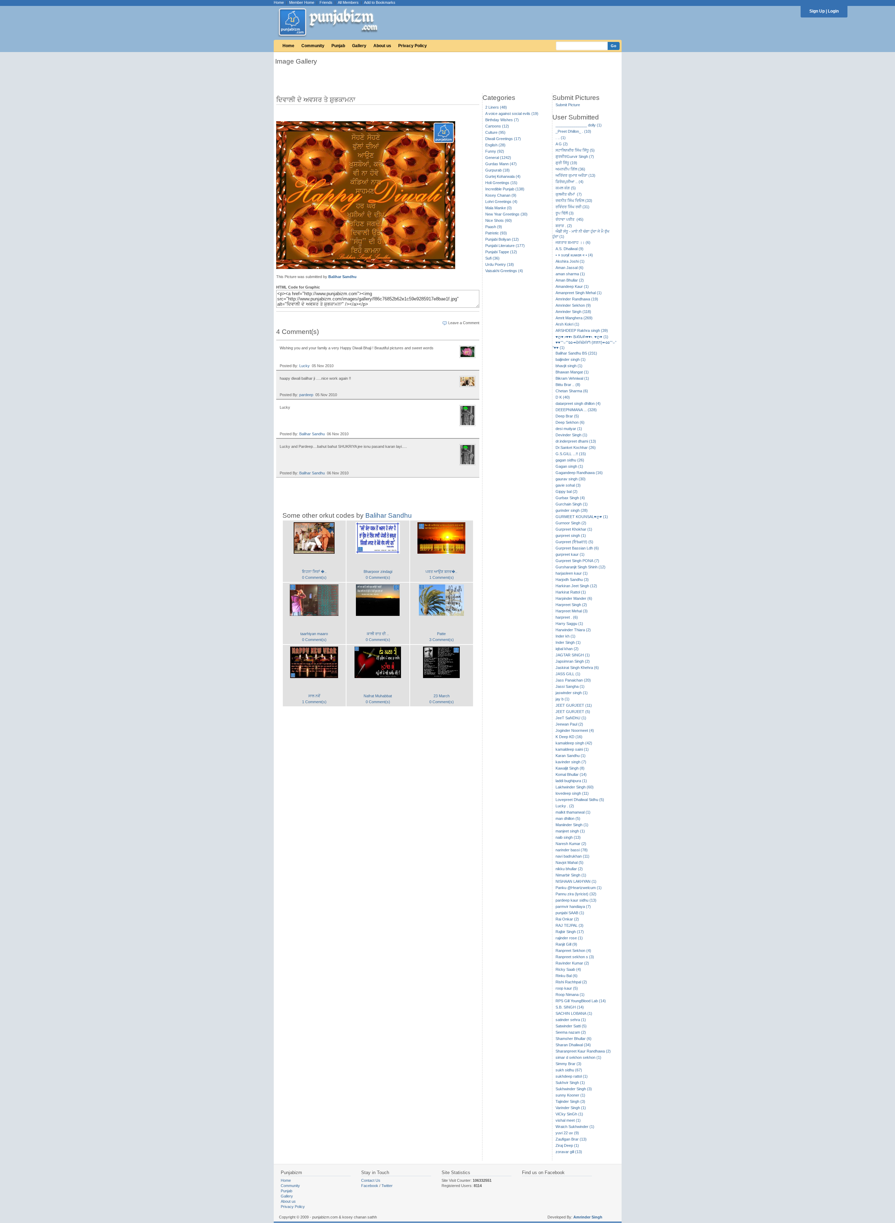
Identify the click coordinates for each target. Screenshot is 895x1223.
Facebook (369, 1186)
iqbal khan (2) (567, 649)
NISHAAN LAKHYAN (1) (576, 881)
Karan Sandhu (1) (571, 756)
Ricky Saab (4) (568, 969)
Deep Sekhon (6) (570, 422)
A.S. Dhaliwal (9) (569, 249)
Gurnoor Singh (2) (571, 523)
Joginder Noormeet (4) (575, 730)
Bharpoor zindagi (378, 571)
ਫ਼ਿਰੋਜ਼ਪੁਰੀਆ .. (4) (569, 182)
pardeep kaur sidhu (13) (576, 900)
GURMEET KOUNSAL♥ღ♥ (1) (582, 517)
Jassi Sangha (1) (570, 686)
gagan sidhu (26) (570, 460)
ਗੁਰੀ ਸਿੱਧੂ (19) (566, 163)
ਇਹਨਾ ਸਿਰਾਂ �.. (314, 571)
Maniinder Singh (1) (572, 825)
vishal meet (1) (568, 1120)
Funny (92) (494, 151)
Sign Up (817, 11)
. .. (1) (561, 138)
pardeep (306, 395)
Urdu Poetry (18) (499, 264)
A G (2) (562, 144)
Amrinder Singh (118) (573, 312)
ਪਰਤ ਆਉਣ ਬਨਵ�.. (441, 571)
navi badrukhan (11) (572, 856)
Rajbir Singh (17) (570, 932)
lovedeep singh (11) (572, 793)
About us (382, 45)
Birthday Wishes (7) (502, 120)
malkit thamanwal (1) (573, 812)
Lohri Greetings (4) (501, 201)
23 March (442, 696)
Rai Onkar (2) (567, 919)
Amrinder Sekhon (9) (573, 305)
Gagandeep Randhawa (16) (579, 473)
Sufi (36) (492, 258)
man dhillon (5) (568, 818)
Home (279, 2)
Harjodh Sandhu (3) (572, 579)
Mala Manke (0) (498, 208)
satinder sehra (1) (571, 1020)
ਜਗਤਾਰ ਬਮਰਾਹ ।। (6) (573, 242)
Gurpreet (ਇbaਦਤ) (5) (574, 542)
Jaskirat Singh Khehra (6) (577, 667)
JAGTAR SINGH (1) (573, 655)
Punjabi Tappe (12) (501, 252)
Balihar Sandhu (342, 277)
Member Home (301, 2)
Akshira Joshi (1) (570, 261)
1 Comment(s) (441, 577)
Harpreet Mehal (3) (572, 611)
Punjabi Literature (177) (505, 245)
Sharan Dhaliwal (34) (573, 1045)
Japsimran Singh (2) (573, 661)
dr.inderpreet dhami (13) (576, 441)
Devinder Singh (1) (571, 435)
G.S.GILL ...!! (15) (571, 454)
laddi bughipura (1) (571, 781)
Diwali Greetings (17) (503, 139)
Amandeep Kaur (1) (572, 286)
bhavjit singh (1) (569, 366)
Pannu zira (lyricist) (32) (576, 894)
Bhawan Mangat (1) (572, 372)
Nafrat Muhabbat (378, 696)
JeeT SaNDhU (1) (571, 718)
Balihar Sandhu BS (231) (576, 353)
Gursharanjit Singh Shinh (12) (581, 567)
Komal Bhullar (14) (571, 774)
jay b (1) (563, 699)
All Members (348, 2)
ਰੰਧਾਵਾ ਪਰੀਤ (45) (569, 219)
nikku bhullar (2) (569, 869)
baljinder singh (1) (571, 359)
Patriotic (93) (496, 233)
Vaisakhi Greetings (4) (504, 271)
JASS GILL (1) (568, 674)
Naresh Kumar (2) (571, 844)
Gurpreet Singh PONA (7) (577, 561)
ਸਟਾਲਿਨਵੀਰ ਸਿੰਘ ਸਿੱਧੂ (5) (575, 150)
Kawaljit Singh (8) (570, 768)
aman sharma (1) (570, 274)
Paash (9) (493, 227)
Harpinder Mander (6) (574, 598)
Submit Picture (568, 105)
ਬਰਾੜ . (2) (564, 226)
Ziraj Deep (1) (567, 1145)
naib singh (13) (568, 837)
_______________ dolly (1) (579, 125)
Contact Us (370, 1180)
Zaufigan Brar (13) (571, 1139)
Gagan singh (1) (569, 466)
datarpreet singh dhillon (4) (578, 403)
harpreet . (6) (567, 617)
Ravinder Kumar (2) (572, 963)
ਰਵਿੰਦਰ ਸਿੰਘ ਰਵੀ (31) (572, 207)
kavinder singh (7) (571, 762)
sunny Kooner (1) (570, 1095)
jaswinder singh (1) (572, 693)
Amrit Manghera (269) (574, 318)
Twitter (387, 1186)
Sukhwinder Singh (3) (574, 1089)
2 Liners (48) (496, 107)
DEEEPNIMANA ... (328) (576, 410)
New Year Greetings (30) (506, 214)
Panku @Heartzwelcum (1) (579, 888)
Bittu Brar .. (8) (568, 385)
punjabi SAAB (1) (570, 913)
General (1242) (498, 157)
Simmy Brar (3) (568, 1064)
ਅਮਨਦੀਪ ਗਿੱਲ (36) (570, 169)
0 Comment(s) (314, 577)
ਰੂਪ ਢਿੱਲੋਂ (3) (565, 213)
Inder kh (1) (565, 636)
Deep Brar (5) (567, 416)
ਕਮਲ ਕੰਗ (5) (566, 188)
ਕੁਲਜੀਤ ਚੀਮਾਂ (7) (569, 194)
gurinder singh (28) (572, 510)
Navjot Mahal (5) (569, 862)
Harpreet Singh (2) (571, 605)
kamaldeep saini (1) (572, 749)
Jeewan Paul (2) (569, 724)
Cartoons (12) (497, 126)
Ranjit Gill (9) (566, 944)
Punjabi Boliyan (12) (502, 239)
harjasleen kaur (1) (572, 573)
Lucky (304, 366)
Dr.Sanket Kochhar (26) (576, 447)
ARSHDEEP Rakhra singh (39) (582, 330)
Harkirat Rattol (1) (571, 592)
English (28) (495, 145)
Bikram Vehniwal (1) (572, 378)
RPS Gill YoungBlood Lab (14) (581, 1001)
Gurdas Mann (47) (501, 164)
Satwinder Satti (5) (571, 1026)
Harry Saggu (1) (569, 623)
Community (312, 45)
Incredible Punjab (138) (504, 189)
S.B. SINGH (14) (570, 1007)
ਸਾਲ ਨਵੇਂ (314, 696)
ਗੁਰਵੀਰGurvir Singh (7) (575, 156)
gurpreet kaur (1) (570, 554)
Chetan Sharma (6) (572, 391)
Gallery (359, 45)
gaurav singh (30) (571, 479)
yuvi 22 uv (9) (567, 1133)
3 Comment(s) (441, 640)
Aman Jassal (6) (569, 267)
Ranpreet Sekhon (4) (573, 950)
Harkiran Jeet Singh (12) (576, 586)
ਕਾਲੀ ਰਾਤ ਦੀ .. (378, 634)
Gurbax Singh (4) (570, 498)
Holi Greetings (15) (501, 183)
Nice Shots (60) (498, 220)
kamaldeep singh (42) (574, 743)
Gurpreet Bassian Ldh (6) (577, 548)
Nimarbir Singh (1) (571, 875)
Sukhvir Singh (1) (570, 1082)
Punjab (338, 45)
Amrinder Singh (587, 1217)
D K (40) (563, 397)
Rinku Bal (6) (567, 976)
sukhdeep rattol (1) (572, 1076)
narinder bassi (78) (572, 850)
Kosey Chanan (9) (500, 195)
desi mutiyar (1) (569, 429)
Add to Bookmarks (379, 2)
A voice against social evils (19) (511, 113)
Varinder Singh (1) (571, 1108)
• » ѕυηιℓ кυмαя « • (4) (574, 255)
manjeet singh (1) (570, 831)
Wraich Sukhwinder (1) (575, 1126)
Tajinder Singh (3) (570, 1101)
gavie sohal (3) (568, 485)
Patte (441, 634)
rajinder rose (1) (569, 938)
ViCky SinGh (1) (569, 1114)
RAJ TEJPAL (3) (569, 925)
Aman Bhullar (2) (570, 280)
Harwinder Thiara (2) (573, 630)
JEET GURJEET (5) (573, 711)
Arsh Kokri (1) (567, 324)
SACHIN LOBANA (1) (574, 1013)
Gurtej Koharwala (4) (503, 176)
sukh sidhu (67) (569, 1070)
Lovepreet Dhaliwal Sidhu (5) (580, 800)
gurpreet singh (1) (571, 535)
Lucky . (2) (565, 806)
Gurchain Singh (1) (572, 504)
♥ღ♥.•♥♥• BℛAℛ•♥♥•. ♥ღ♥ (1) (582, 337)
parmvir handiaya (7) (573, 906)
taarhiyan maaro (314, 634)
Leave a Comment (463, 323)
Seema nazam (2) (571, 1032)
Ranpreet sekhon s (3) (575, 957)
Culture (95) (495, 132)
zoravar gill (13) (569, 1152)
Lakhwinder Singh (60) (575, 787)
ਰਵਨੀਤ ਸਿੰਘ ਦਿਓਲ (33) (574, 200)
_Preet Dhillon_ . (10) (573, 131)
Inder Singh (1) (568, 642)
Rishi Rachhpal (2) (571, 982)
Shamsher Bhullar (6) (574, 1038)
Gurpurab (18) (497, 170)
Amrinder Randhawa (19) (577, 299)
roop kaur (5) (567, 988)
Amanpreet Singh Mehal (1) (579, 293)
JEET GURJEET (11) (574, 705)
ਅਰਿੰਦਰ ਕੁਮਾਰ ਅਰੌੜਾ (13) (575, 175)
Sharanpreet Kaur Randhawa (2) (583, 1051)
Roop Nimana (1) (570, 994)
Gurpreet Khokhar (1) (574, 529)
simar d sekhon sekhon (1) (578, 1057)
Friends (326, 2)
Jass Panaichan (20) (573, 680)
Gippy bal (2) (567, 491)
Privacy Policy (412, 45)
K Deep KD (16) (569, 737)
